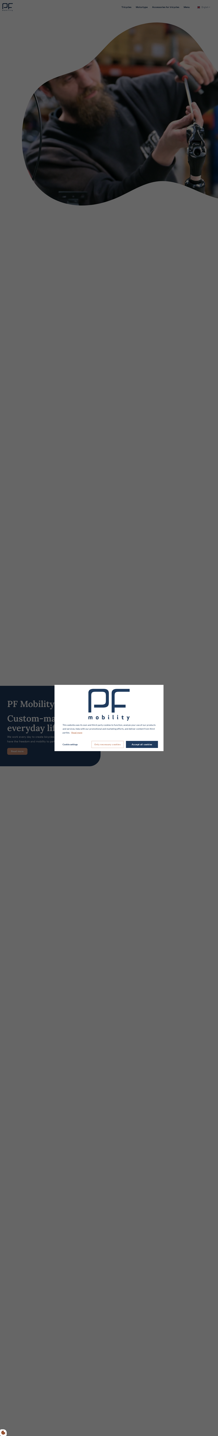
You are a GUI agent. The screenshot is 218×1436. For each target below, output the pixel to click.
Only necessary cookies (107, 744)
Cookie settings (70, 744)
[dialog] (109, 718)
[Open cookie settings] (3, 1432)
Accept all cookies (142, 744)
